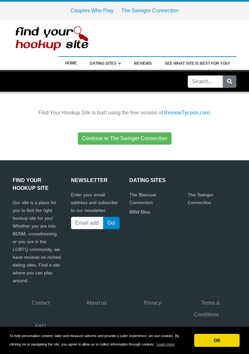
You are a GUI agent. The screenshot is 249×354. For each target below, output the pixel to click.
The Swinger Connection (150, 10)
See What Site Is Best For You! (197, 63)
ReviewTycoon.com (186, 112)
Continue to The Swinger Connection (124, 138)
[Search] (229, 81)
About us (96, 303)
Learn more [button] (166, 344)
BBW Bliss (139, 212)
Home (71, 63)
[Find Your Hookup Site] (53, 37)
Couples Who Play (91, 10)
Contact (41, 303)
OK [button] (217, 340)
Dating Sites (103, 63)
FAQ (40, 326)
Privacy (152, 303)
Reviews (143, 63)
